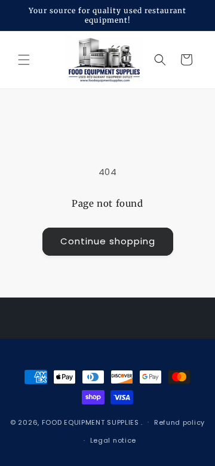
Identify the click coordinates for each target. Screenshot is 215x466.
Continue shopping (107, 241)
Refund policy (179, 422)
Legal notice (113, 440)
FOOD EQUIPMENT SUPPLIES (92, 422)
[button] (24, 60)
